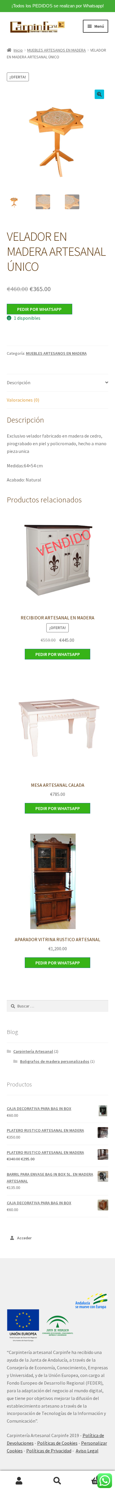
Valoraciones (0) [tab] (23, 400)
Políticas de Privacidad (48, 1451)
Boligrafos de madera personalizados (54, 1061)
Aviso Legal (87, 1451)
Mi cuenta (19, 1481)
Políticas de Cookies (57, 1443)
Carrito (89, 1476)
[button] (99, 94)
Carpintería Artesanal (33, 1051)
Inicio (18, 50)
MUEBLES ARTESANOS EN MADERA (56, 50)
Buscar (57, 1481)
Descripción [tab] (18, 382)
